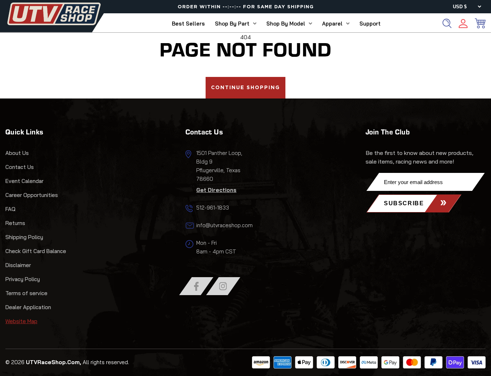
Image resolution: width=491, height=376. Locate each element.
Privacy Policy (22, 279)
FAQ (10, 209)
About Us (17, 153)
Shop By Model (285, 23)
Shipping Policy (24, 237)
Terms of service (26, 293)
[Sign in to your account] (463, 24)
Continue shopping (245, 88)
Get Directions (216, 190)
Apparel (332, 23)
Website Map (21, 321)
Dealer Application (28, 307)
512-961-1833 (212, 207)
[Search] (446, 23)
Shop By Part (232, 23)
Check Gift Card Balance (35, 251)
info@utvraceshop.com (224, 225)
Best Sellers (188, 23)
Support (370, 23)
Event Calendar (24, 181)
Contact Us (19, 167)
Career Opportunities (31, 195)
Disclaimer (18, 265)
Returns (15, 223)
